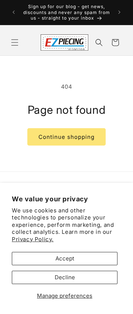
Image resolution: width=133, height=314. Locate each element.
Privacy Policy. (33, 239)
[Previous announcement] (14, 12)
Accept (64, 258)
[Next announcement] (119, 12)
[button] (15, 42)
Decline (65, 277)
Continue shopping (66, 136)
